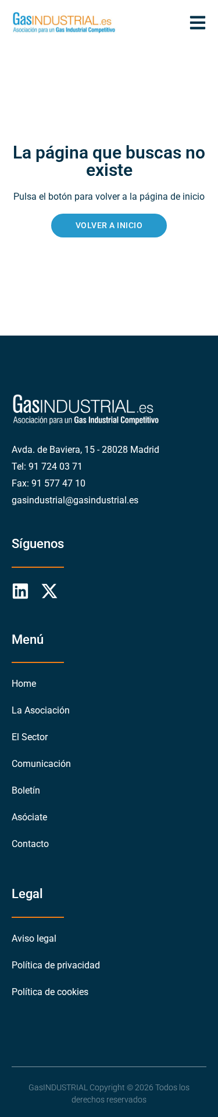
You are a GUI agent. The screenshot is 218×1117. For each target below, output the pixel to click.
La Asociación (41, 710)
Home (24, 683)
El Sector (30, 737)
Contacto (30, 843)
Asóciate (29, 817)
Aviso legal (34, 938)
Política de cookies (50, 991)
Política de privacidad (56, 965)
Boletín (26, 790)
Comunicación (41, 763)
